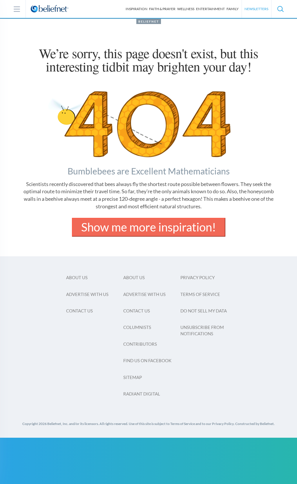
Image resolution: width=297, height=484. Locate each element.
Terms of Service (200, 294)
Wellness (185, 9)
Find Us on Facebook (147, 360)
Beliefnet (148, 21)
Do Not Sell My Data (203, 310)
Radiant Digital (141, 393)
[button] (280, 9)
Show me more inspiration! (148, 227)
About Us (77, 277)
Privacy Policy (197, 277)
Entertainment (210, 9)
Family (233, 9)
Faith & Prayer (162, 9)
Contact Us (79, 310)
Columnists (137, 327)
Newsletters (256, 9)
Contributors (140, 344)
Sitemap (132, 377)
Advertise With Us (87, 294)
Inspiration (136, 9)
